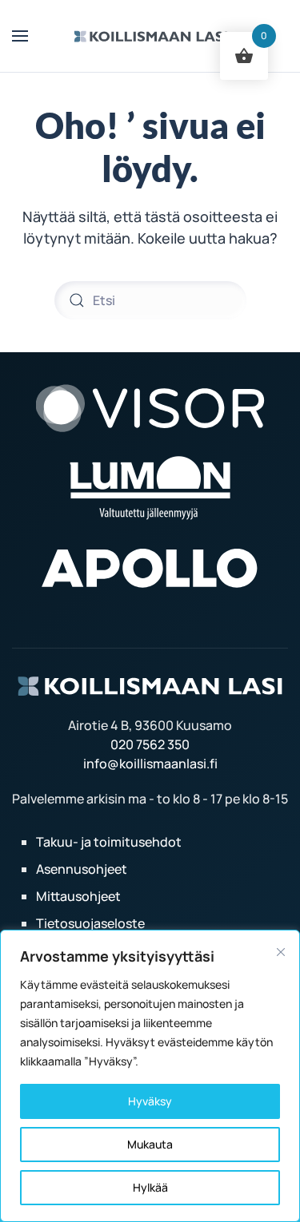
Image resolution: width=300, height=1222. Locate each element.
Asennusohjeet (81, 869)
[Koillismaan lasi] (150, 684)
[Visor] (150, 406)
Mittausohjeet (78, 896)
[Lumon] (150, 486)
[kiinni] (280, 952)
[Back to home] (150, 36)
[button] (20, 36)
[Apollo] (150, 566)
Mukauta (150, 1144)
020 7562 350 (150, 744)
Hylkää (150, 1187)
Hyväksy (150, 1101)
